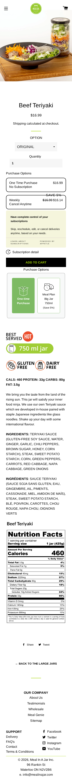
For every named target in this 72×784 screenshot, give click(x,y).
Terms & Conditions (20, 751)
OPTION (36, 137)
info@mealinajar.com (38, 774)
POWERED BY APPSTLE (47, 242)
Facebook (53, 731)
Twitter (51, 737)
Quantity (35, 156)
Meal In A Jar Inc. (42, 759)
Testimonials (36, 703)
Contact (11, 746)
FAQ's (10, 741)
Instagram (53, 743)
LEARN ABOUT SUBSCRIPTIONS (20, 242)
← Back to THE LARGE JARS (36, 663)
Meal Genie (36, 715)
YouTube (53, 748)
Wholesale (36, 709)
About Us (36, 697)
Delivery (12, 736)
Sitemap (36, 720)
